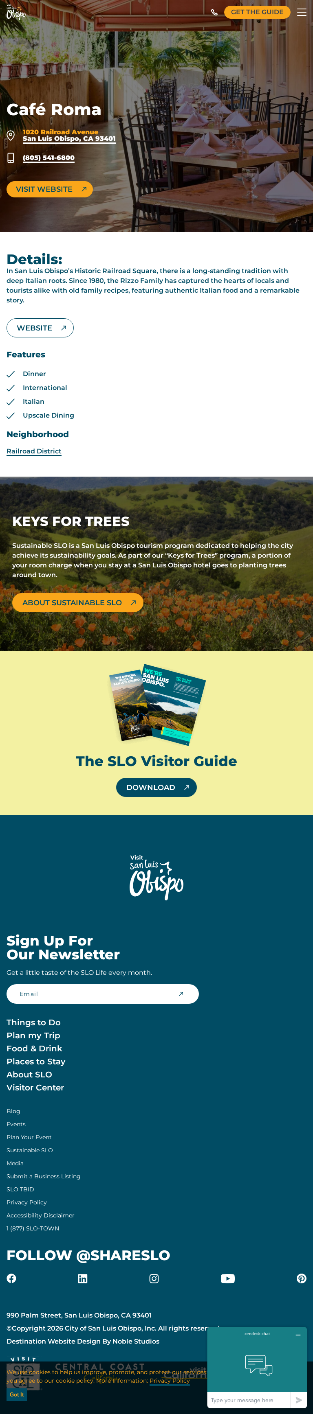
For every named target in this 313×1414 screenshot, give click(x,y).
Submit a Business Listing (44, 1176)
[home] (16, 12)
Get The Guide (257, 12)
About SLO (29, 1074)
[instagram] (154, 1278)
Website (34, 328)
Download (150, 787)
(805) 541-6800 (49, 158)
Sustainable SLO (30, 1150)
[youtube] (227, 1278)
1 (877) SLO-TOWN (33, 1228)
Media (15, 1163)
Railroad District (34, 451)
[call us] (214, 12)
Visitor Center (35, 1087)
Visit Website (44, 189)
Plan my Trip (33, 1035)
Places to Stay (36, 1061)
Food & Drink (34, 1048)
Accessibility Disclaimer (41, 1215)
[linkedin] (83, 1278)
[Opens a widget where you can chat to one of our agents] (257, 1367)
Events (16, 1124)
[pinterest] (301, 1278)
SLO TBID (20, 1189)
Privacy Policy (27, 1202)
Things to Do (34, 1022)
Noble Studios (135, 1341)
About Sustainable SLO (72, 602)
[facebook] (11, 1278)
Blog (13, 1111)
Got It (17, 1395)
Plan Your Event (29, 1137)
